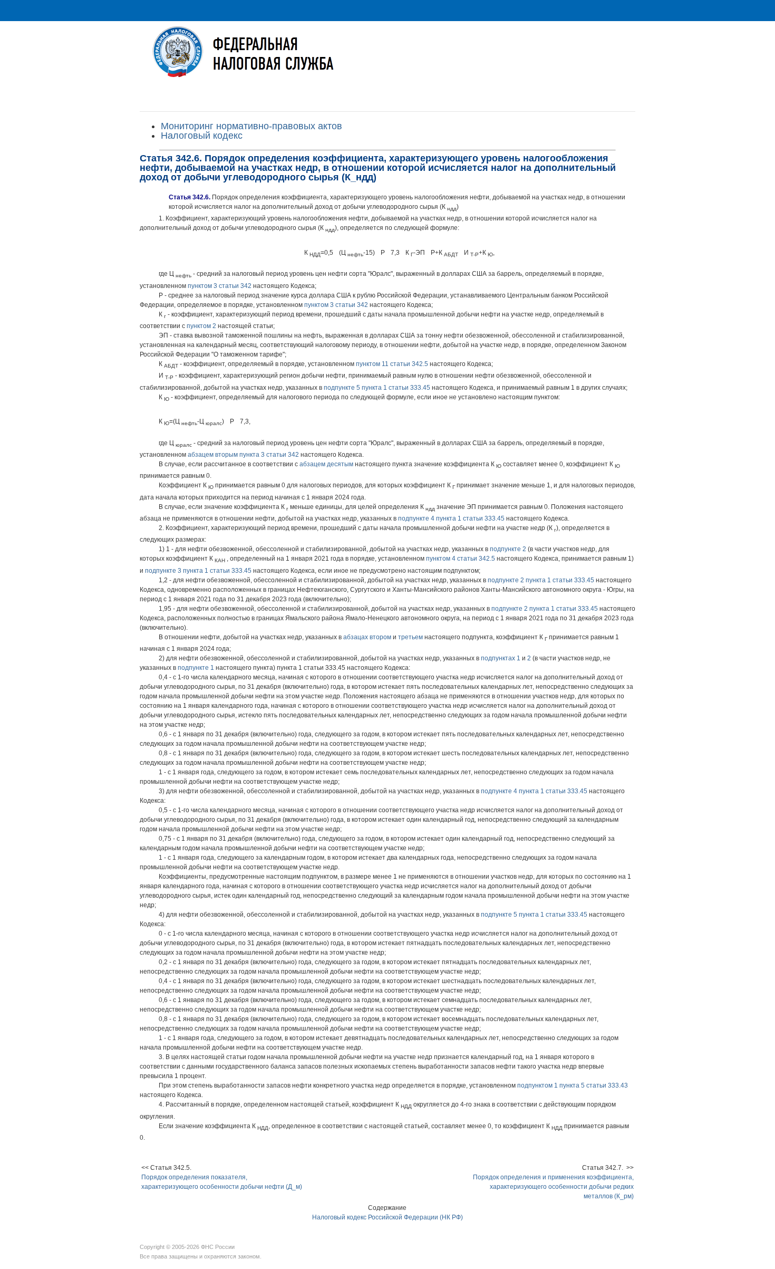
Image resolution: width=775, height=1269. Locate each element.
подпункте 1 (196, 667)
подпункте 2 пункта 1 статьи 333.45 (541, 580)
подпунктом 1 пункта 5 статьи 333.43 (572, 1085)
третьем (410, 637)
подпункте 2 (508, 549)
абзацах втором (367, 637)
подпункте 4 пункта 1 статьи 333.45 (451, 518)
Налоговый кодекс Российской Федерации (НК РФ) (387, 1217)
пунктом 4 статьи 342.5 (460, 558)
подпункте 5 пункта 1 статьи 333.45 (377, 387)
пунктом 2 (201, 326)
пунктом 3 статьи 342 (219, 286)
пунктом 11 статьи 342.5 (392, 364)
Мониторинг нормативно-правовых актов (251, 126)
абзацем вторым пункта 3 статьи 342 (243, 454)
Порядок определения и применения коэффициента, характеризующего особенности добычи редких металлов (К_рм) (553, 1187)
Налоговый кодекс (202, 135)
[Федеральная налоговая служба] (387, 60)
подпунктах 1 (500, 658)
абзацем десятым (326, 464)
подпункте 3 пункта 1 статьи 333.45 (198, 570)
